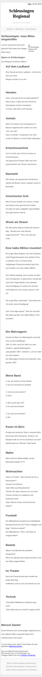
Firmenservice (31, 666)
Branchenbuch (31, 29)
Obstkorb (9, 29)
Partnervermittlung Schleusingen (23, 663)
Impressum (33, 669)
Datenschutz (23, 669)
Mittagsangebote (15, 646)
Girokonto (9, 666)
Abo (29, 4)
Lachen (14, 669)
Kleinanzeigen (19, 666)
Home (9, 663)
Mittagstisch (19, 29)
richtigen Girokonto (27, 655)
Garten (8, 669)
